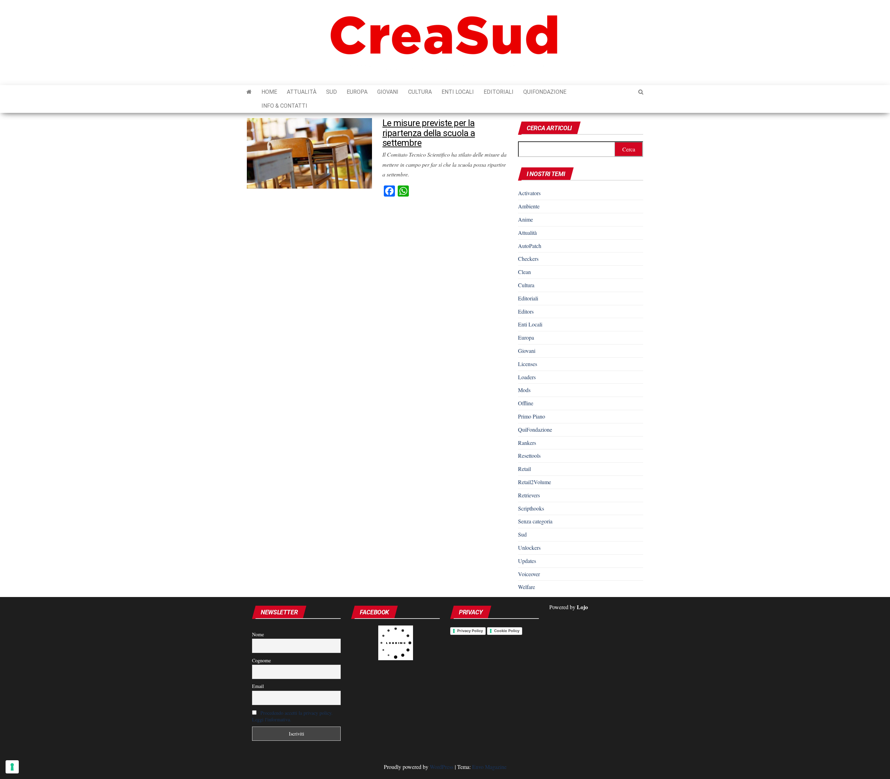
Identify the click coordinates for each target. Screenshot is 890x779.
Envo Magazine (489, 766)
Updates (527, 560)
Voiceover (529, 574)
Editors (526, 311)
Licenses (527, 363)
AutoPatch (529, 245)
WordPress (441, 766)
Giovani (387, 92)
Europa (357, 92)
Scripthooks (531, 508)
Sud (331, 92)
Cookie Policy (506, 630)
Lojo (582, 607)
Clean (524, 271)
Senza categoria (535, 521)
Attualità (301, 92)
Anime (525, 219)
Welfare (526, 586)
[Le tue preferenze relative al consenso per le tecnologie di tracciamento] (12, 766)
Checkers (528, 258)
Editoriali (498, 92)
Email (258, 686)
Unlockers (529, 547)
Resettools (529, 455)
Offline (525, 403)
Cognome (261, 660)
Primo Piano (531, 416)
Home (269, 92)
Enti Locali (458, 92)
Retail (524, 468)
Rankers (527, 442)
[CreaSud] (249, 92)
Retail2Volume (534, 482)
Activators (529, 193)
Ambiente (529, 206)
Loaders (527, 377)
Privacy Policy (470, 630)
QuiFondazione (544, 92)
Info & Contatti (284, 105)
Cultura (420, 92)
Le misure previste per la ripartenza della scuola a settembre (428, 133)
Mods (524, 389)
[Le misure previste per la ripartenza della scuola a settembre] (309, 152)
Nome (258, 634)
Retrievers (529, 495)
